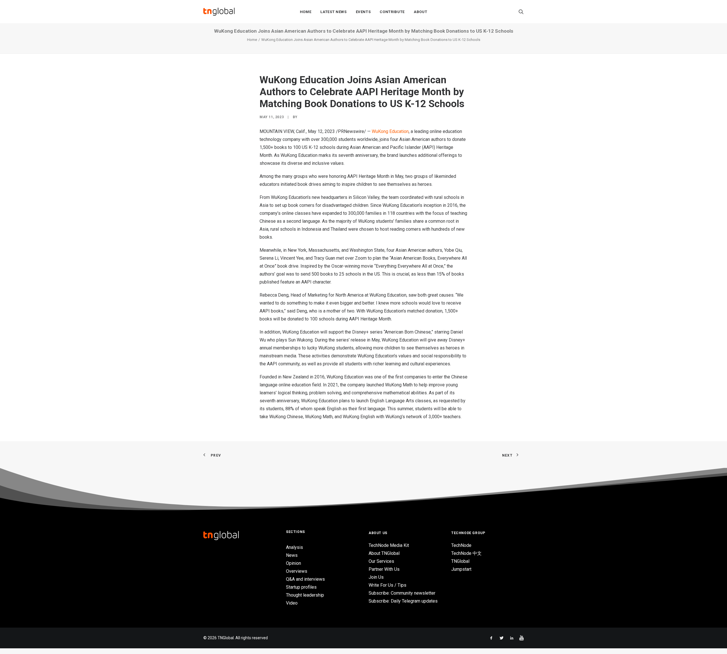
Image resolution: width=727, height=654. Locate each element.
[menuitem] (306, 11)
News (292, 555)
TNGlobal (460, 561)
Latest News (333, 12)
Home (306, 12)
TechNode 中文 (466, 553)
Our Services (381, 561)
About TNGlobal (384, 553)
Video (292, 603)
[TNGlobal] (219, 12)
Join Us (376, 577)
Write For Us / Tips (387, 585)
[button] (521, 11)
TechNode (461, 545)
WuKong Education (390, 131)
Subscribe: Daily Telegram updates (403, 601)
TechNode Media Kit (389, 545)
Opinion (293, 563)
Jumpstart (461, 569)
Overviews (296, 571)
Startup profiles (301, 587)
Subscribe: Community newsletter (402, 593)
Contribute (392, 12)
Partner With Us (384, 569)
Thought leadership (305, 595)
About (420, 12)
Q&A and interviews (305, 579)
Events (363, 12)
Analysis (294, 547)
